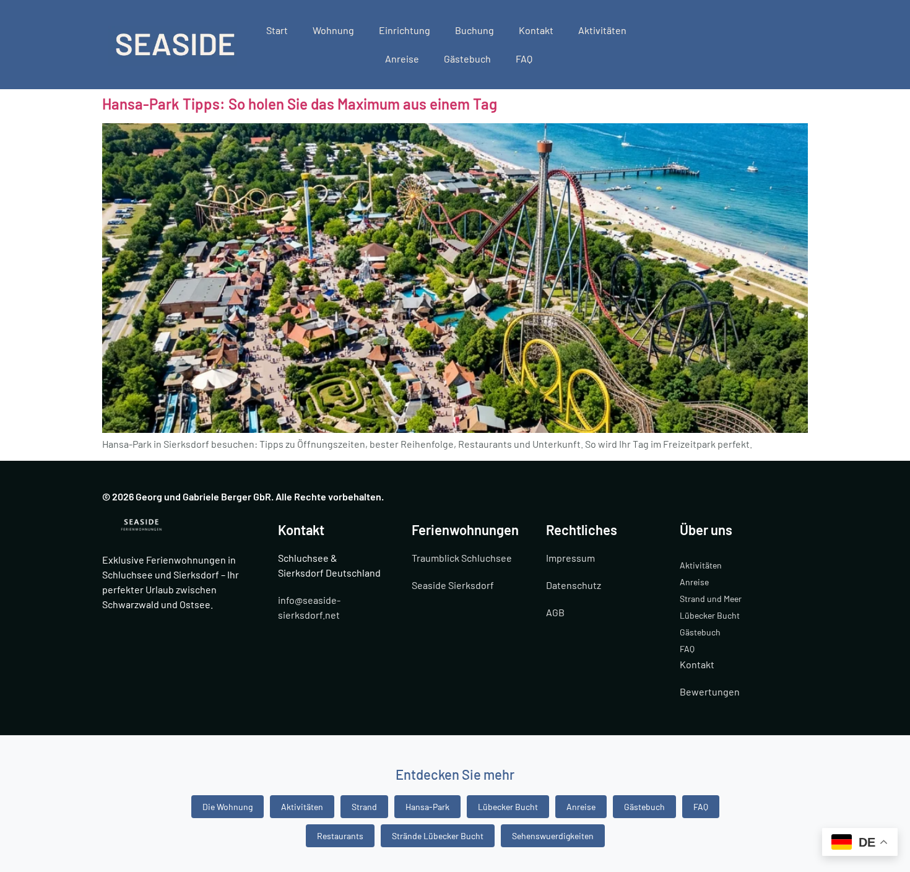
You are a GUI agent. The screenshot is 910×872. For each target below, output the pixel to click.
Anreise (402, 58)
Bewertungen (710, 691)
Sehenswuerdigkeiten (553, 836)
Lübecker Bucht (710, 615)
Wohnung (333, 30)
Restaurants (340, 836)
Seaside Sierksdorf (453, 585)
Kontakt (536, 30)
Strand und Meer (711, 598)
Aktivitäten (602, 30)
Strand (364, 806)
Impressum (570, 558)
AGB (555, 612)
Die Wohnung (227, 806)
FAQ (524, 58)
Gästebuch (467, 58)
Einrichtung (404, 30)
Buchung (474, 30)
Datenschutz (573, 585)
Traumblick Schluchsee (462, 558)
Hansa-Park (427, 806)
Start (277, 30)
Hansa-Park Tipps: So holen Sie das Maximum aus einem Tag (299, 104)
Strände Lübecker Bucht (437, 836)
